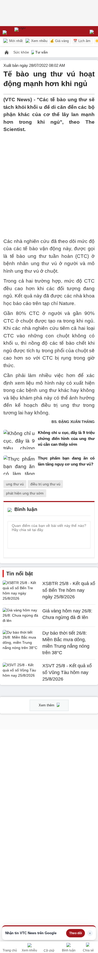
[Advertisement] (49, 182)
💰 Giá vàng (59, 41)
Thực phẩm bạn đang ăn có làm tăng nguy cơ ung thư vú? (66, 461)
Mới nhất (15, 41)
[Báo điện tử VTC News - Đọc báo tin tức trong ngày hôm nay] (32, 31)
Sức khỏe (21, 52)
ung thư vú (15, 484)
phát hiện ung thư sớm (25, 493)
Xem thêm (47, 705)
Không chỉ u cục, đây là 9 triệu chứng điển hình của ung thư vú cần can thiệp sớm (66, 438)
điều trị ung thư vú (45, 484)
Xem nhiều (38, 41)
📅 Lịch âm (81, 41)
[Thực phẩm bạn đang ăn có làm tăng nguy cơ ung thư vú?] (19, 465)
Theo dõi (75, 933)
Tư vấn (41, 52)
